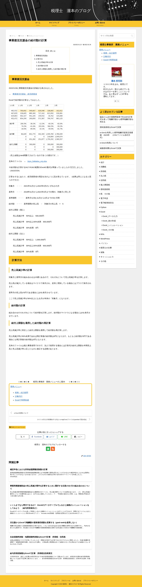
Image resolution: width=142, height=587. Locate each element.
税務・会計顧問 (21, 393)
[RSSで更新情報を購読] (53, 449)
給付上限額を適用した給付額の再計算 (52, 69)
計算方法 (39, 59)
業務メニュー (16, 387)
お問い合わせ (76, 580)
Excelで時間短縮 (22, 400)
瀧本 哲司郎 (116, 81)
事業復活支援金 (42, 56)
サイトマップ (55, 580)
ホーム (46, 580)
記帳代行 (18, 396)
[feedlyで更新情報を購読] (48, 449)
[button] (78, 436)
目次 (47, 51)
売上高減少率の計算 (45, 62)
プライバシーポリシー (90, 580)
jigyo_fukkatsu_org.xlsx (37, 161)
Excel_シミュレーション (18, 427)
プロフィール (66, 580)
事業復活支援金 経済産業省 (25, 94)
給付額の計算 (43, 66)
